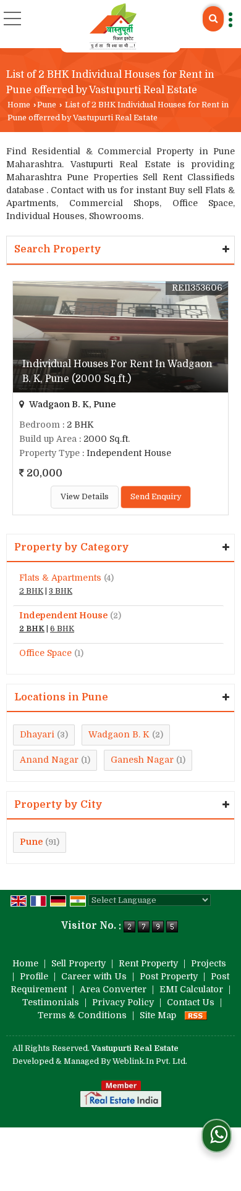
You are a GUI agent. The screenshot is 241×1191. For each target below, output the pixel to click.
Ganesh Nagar (142, 760)
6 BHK (62, 629)
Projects (208, 963)
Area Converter (113, 989)
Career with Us (94, 976)
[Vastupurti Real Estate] (113, 26)
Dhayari (37, 734)
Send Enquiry (155, 496)
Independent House (63, 615)
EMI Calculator (191, 989)
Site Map (158, 1015)
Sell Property (78, 963)
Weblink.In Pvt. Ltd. (149, 1061)
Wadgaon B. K (119, 734)
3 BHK (60, 591)
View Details (85, 496)
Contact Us (190, 1002)
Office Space (45, 653)
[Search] (213, 18)
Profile (34, 976)
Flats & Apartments (60, 578)
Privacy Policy (123, 1002)
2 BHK (31, 591)
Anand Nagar (49, 760)
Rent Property (148, 963)
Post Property (169, 976)
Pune (46, 105)
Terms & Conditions (82, 1015)
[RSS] (196, 1015)
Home (18, 105)
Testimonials (50, 1002)
